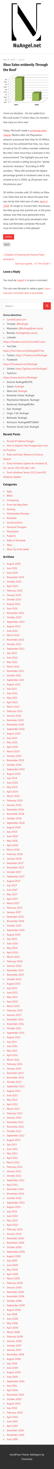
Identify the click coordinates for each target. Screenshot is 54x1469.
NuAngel (19, 386)
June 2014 (12, 1046)
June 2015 (12, 992)
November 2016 (15, 921)
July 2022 (12, 653)
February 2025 (14, 590)
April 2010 (12, 1224)
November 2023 (15, 612)
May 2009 (12, 1269)
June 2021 (12, 693)
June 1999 (12, 1439)
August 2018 (14, 827)
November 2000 (15, 1434)
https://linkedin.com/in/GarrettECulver (24, 341)
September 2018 (16, 822)
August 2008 (14, 1309)
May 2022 (12, 662)
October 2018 (14, 818)
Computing (13, 500)
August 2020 (14, 733)
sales (6, 244)
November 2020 (15, 724)
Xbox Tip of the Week (18, 549)
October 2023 (14, 617)
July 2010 (12, 1211)
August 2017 (13, 880)
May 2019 (12, 787)
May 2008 (12, 1323)
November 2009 (15, 1242)
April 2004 (12, 1390)
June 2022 (12, 657)
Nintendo (12, 518)
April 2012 (12, 1157)
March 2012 (13, 1162)
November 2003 (15, 1394)
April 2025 (12, 586)
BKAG (10, 495)
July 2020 (12, 738)
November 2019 (15, 760)
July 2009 (12, 1260)
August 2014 (13, 1037)
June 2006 (12, 1367)
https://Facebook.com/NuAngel (20, 364)
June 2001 (12, 1421)
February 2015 (14, 1010)
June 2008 (12, 1318)
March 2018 (13, 849)
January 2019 (14, 805)
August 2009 (14, 1256)
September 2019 (15, 769)
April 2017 (12, 898)
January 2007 (14, 1349)
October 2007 (14, 1345)
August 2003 (14, 1403)
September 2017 (15, 876)
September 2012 (15, 1135)
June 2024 (12, 608)
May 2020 (12, 742)
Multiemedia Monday (18, 513)
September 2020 (16, 729)
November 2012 (15, 1126)
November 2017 (15, 867)
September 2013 (15, 1086)
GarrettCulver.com (16, 319)
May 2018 (12, 840)
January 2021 (14, 715)
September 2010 (16, 1202)
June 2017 (12, 889)
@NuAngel (22, 323)
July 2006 (12, 1363)
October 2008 (14, 1300)
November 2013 (15, 1077)
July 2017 (12, 885)
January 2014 (14, 1068)
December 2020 (15, 720)
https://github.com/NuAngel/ (31, 368)
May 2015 (12, 997)
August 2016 (14, 934)
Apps (9, 491)
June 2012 (12, 1149)
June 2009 (12, 1265)
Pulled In (11, 535)
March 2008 (13, 1332)
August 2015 (13, 983)
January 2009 (14, 1287)
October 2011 (14, 1175)
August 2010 (14, 1206)
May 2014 (12, 1050)
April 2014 (12, 1055)
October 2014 (14, 1028)
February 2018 (15, 854)
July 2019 (12, 778)
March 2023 (13, 635)
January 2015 (14, 1014)
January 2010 (14, 1233)
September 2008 (16, 1305)
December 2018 (15, 809)
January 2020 (14, 755)
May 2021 (12, 697)
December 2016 (15, 916)
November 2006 (15, 1354)
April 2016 (12, 952)
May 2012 (12, 1153)
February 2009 (15, 1282)
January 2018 (14, 858)
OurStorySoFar (15, 522)
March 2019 (13, 795)
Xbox (9, 544)
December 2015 (15, 970)
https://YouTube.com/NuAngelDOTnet (23, 350)
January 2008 (14, 1341)
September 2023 (15, 621)
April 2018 (12, 845)
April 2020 (12, 746)
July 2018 (12, 831)
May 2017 (12, 894)
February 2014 (14, 1064)
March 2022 (13, 666)
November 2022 (15, 639)
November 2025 (15, 577)
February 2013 (14, 1113)
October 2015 (14, 979)
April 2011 (12, 1184)
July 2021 (12, 688)
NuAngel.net (27, 45)
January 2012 (14, 1171)
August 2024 (13, 603)
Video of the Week (16, 540)
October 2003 (14, 1399)
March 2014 (13, 1059)
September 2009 (16, 1251)
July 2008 (12, 1314)
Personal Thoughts (17, 527)
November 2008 (15, 1296)
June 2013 (12, 1095)
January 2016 (14, 965)
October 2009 (14, 1247)
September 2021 (15, 679)
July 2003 (12, 1408)
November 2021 (15, 670)
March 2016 (13, 956)
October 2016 (14, 925)
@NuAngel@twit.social (31, 328)
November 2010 (15, 1193)
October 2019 (14, 764)
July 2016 (12, 938)
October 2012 (14, 1131)
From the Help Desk (17, 504)
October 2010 (14, 1198)
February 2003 (15, 1412)
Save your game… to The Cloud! (32, 263)
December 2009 (15, 1238)
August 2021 (13, 684)
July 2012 (12, 1144)
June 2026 (12, 572)
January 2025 (14, 595)
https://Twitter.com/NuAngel (31, 355)
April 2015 (12, 1001)
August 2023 (13, 626)
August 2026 (14, 563)
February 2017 (14, 907)
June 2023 (12, 630)
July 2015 (12, 988)
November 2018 (15, 813)
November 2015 (15, 974)
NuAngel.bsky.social (26, 332)
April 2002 (12, 1417)
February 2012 (14, 1166)
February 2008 (15, 1336)
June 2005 (12, 1376)
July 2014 (12, 1041)
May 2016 (12, 947)
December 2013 (15, 1073)
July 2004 (12, 1385)
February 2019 (14, 800)
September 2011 (15, 1180)
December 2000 (15, 1430)
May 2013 (12, 1099)
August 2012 (13, 1140)
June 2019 (12, 782)
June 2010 (12, 1215)
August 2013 (13, 1090)
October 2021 (14, 675)
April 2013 (12, 1104)
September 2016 (16, 930)
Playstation (13, 531)
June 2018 (12, 836)
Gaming (8, 236)
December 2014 (15, 1019)
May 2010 (12, 1220)
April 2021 (12, 702)
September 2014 (15, 1032)
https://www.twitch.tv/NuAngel (20, 377)
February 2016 (15, 961)
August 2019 (13, 773)
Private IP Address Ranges (20, 441)
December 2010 (15, 1189)
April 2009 (12, 1274)
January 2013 (14, 1117)
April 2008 (12, 1327)
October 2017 (14, 871)
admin (21, 59)
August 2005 (14, 1372)
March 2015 (13, 1006)
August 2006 (14, 1358)
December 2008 (15, 1291)
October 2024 (14, 599)
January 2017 (14, 912)
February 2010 (15, 1229)
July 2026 (12, 568)
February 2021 (14, 711)
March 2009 (13, 1278)
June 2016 (12, 943)
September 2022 (15, 648)
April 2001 (12, 1425)
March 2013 (13, 1108)
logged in (22, 280)
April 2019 (12, 791)
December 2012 (15, 1122)
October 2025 (14, 581)
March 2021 (13, 706)
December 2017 (15, 863)
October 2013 (14, 1081)
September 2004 (16, 1381)
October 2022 (14, 644)
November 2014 (15, 1023)
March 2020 (13, 751)
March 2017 (13, 903)
